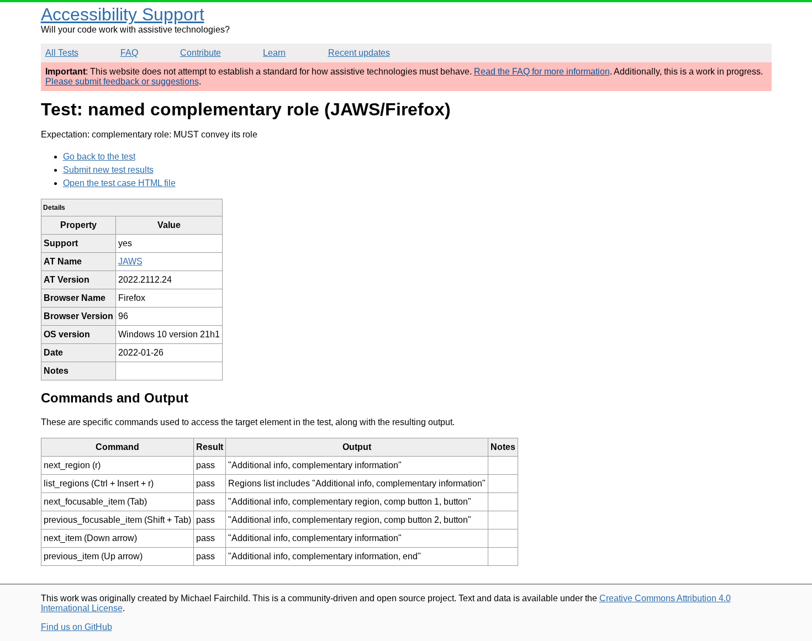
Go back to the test (99, 156)
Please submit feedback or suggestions (122, 81)
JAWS (130, 261)
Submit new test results (108, 169)
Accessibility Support (122, 14)
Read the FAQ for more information (542, 71)
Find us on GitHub (76, 627)
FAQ (129, 52)
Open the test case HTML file (119, 183)
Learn (274, 52)
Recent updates (359, 52)
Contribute (200, 52)
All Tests (61, 52)
